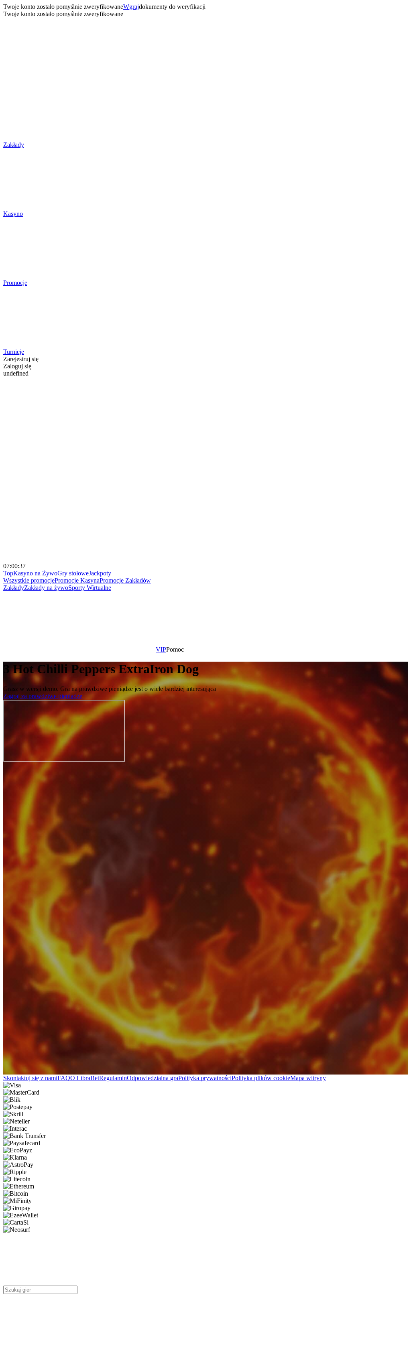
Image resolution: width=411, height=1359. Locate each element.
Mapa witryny (308, 1078)
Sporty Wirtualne (89, 587)
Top (8, 573)
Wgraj (131, 6)
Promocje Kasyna (77, 580)
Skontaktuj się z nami (30, 1078)
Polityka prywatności (205, 1078)
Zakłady (13, 587)
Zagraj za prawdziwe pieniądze (42, 696)
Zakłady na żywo (46, 587)
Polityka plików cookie (261, 1078)
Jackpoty (100, 573)
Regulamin (113, 1078)
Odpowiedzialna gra (152, 1078)
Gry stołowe (73, 573)
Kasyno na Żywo (35, 573)
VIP (161, 649)
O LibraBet (84, 1078)
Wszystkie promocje (29, 580)
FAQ (63, 1078)
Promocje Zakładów (125, 580)
